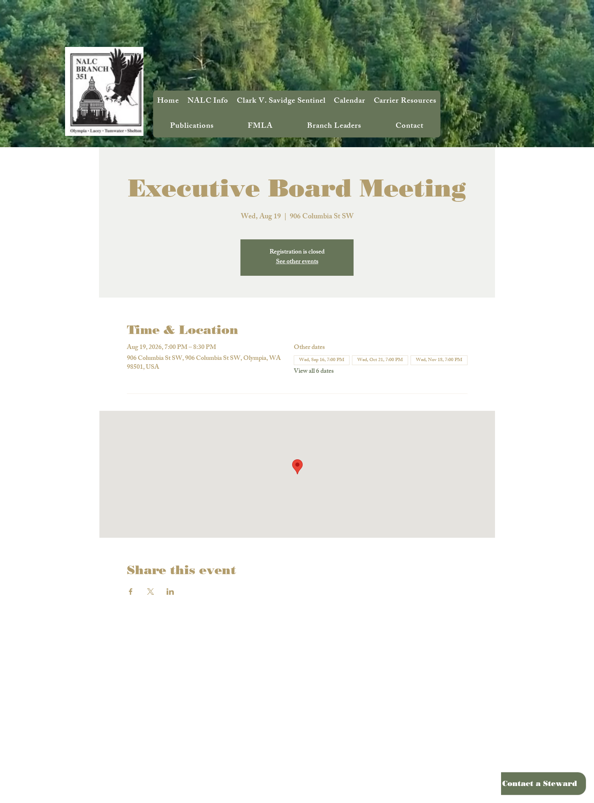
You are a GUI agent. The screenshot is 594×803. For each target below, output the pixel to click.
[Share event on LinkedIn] (170, 591)
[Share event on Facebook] (131, 591)
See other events (297, 262)
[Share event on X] (150, 591)
